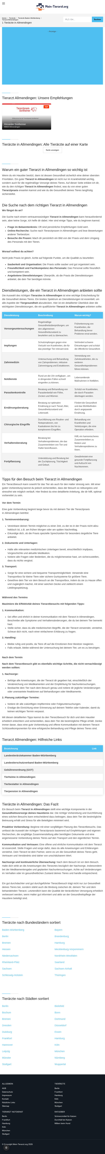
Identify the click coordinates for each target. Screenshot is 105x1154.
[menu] (3, 2)
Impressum (7, 1095)
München (59, 1102)
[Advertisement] (52, 55)
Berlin (57, 1088)
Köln (56, 1099)
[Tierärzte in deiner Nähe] (52, 7)
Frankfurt (58, 1092)
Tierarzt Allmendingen (10, 20)
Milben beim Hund (62, 1123)
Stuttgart (58, 1106)
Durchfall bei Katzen (63, 1120)
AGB (4, 1088)
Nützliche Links (8, 1102)
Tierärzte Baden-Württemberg (29, 18)
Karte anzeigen (52, 150)
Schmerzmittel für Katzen (65, 1116)
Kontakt (5, 1099)
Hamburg (59, 1095)
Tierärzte (12, 18)
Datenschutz (7, 1092)
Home (4, 18)
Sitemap (5, 1106)
